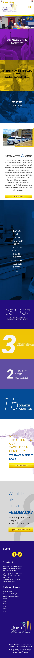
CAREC (5, 599)
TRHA (4, 611)
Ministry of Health (7, 591)
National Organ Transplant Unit (11, 596)
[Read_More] (18, 196)
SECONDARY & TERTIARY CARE (17, 72)
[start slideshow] (13, 27)
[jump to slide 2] (17, 27)
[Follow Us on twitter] (19, 554)
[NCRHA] (9, 7)
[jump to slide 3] (19, 27)
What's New (12, 646)
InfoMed (5, 601)
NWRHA (5, 604)
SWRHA (5, 608)
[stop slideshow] (21, 27)
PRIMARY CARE (17, 39)
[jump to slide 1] (15, 27)
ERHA (4, 606)
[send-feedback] (20, 530)
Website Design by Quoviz (20, 652)
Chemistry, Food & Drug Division (11, 594)
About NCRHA (17, 644)
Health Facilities (26, 644)
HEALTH (17, 102)
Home (11, 644)
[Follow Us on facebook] (14, 554)
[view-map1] (21, 465)
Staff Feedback (20, 646)
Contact (28, 646)
